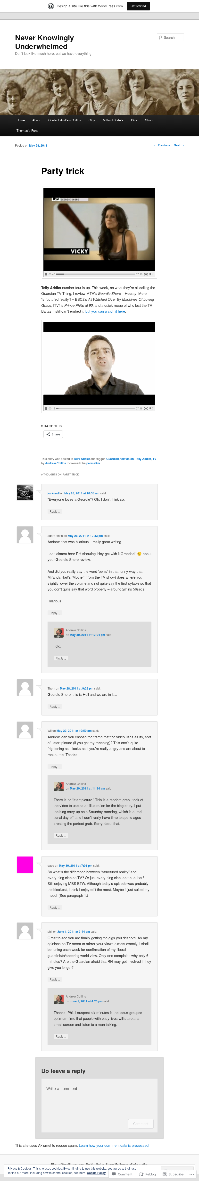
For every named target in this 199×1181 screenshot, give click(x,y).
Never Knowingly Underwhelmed (44, 41)
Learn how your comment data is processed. (114, 1145)
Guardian (112, 459)
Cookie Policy (96, 1173)
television (127, 459)
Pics (134, 120)
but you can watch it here (105, 311)
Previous (162, 145)
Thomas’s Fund (27, 130)
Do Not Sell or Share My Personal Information (117, 1164)
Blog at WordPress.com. (67, 1164)
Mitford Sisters (113, 120)
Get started (138, 6)
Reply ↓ (55, 511)
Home (21, 120)
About (36, 120)
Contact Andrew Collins (64, 120)
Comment (141, 1124)
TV (154, 459)
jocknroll (53, 493)
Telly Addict (82, 459)
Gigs (92, 120)
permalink (93, 463)
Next (179, 145)
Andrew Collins (55, 463)
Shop (148, 120)
